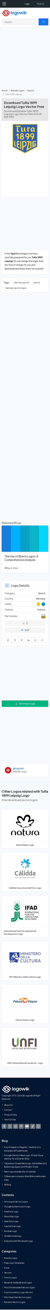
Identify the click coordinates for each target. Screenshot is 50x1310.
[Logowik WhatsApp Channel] (38, 1126)
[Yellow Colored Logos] (38, 604)
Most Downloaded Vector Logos (19, 1287)
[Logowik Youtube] (26, 1126)
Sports (31, 90)
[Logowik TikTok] (32, 1126)
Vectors (8, 1272)
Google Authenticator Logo (17, 1206)
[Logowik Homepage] (14, 12)
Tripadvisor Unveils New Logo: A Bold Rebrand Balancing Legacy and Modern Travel (25, 1165)
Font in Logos (10, 1277)
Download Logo (27, 703)
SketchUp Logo (11, 1216)
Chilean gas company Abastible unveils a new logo (25, 1178)
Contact (8, 1109)
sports (37, 282)
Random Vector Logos (14, 1302)
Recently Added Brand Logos (18, 1282)
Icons (6, 1267)
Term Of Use (10, 1119)
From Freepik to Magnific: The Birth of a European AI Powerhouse (22, 1149)
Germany (40, 598)
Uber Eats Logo (11, 1221)
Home (5, 90)
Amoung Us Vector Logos (16, 1201)
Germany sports (21, 282)
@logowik (18, 768)
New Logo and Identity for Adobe (20, 1171)
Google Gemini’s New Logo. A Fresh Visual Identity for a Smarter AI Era (23, 1157)
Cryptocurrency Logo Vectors (18, 1292)
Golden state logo (13, 1236)
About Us (8, 1104)
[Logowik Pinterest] (21, 1126)
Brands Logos (17, 90)
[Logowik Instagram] (15, 1126)
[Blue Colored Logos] (43, 604)
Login (27, 4)
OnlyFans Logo (11, 1211)
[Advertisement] (25, 60)
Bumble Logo (10, 1231)
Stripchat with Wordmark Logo (18, 1241)
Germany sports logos (15, 288)
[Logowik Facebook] (4, 1126)
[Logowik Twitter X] (9, 1126)
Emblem (41, 609)
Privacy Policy (10, 1114)
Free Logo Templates (14, 1263)
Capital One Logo (12, 1226)
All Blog (7, 1184)
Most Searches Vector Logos (17, 1297)
